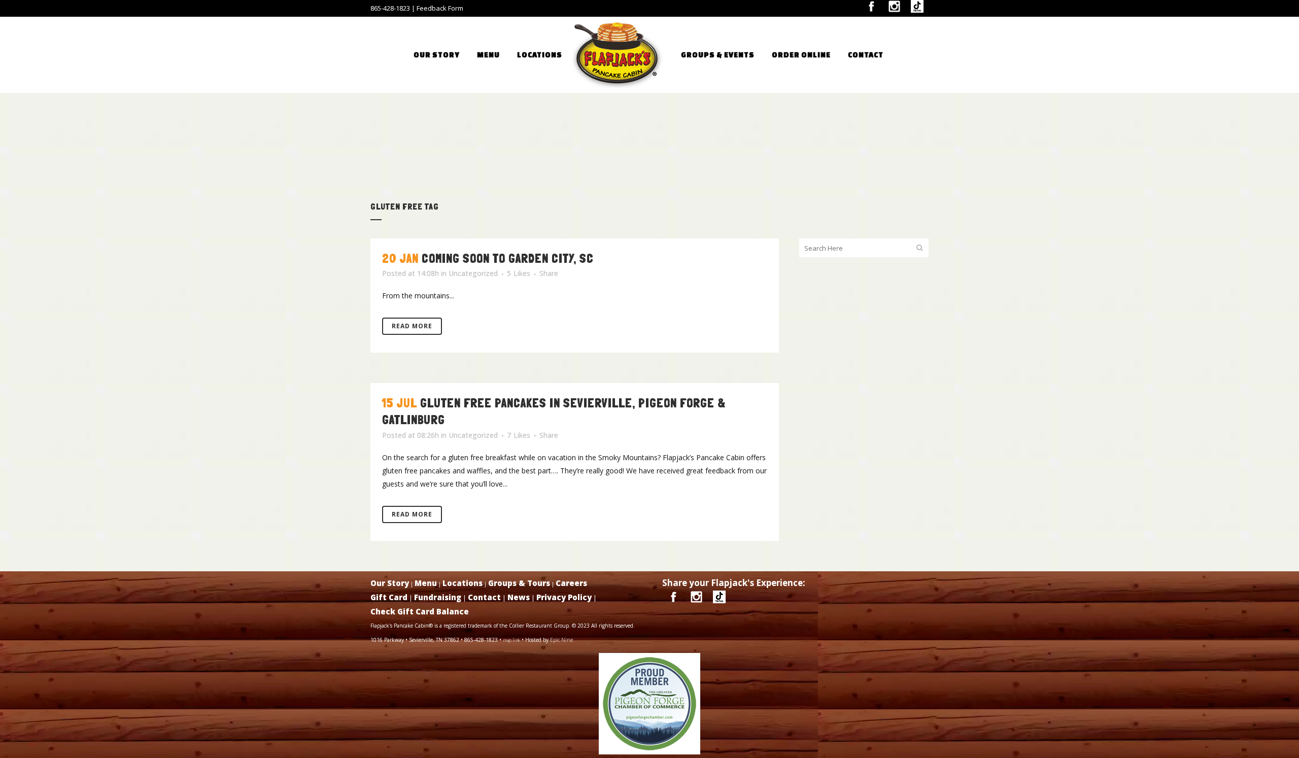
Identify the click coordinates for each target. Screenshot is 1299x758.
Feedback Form (440, 8)
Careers (571, 583)
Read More (412, 326)
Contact (484, 597)
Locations (462, 583)
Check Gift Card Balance (419, 611)
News (518, 597)
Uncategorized (473, 273)
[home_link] (630, 55)
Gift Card (388, 597)
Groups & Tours (519, 583)
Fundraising (437, 597)
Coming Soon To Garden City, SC (508, 258)
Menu (426, 583)
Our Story (389, 583)
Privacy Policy (564, 597)
